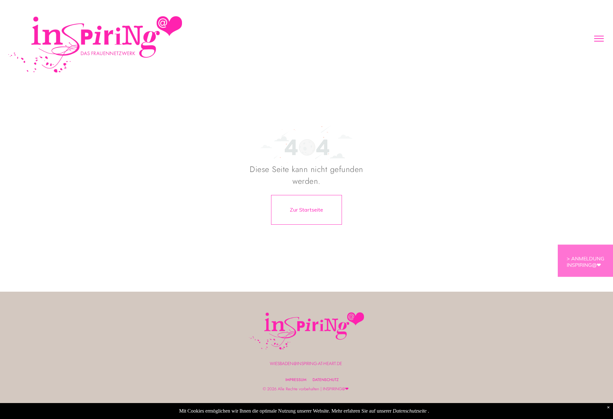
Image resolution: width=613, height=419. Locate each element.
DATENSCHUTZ (326, 380)
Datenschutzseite (410, 411)
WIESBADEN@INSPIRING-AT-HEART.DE (306, 363)
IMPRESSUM (295, 380)
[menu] (599, 38)
